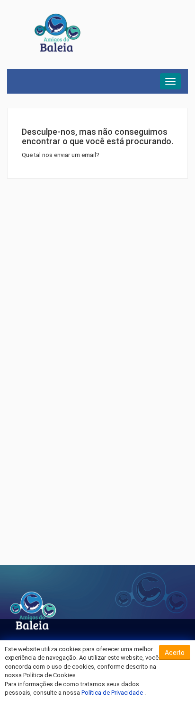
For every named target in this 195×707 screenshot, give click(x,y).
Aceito (175, 652)
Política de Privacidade (112, 692)
